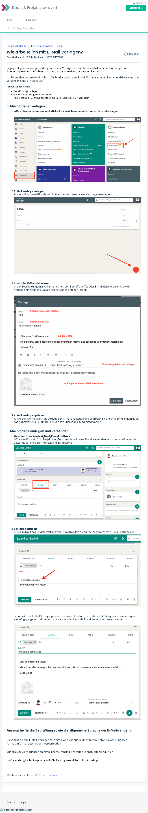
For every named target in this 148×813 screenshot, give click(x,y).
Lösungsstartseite (17, 46)
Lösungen (31, 20)
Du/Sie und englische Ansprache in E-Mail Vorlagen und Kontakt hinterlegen (53, 760)
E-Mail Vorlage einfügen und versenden (32, 94)
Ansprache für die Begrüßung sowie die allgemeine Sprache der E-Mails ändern (51, 97)
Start (10, 20)
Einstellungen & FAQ (42, 46)
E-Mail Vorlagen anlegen (26, 91)
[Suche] (9, 28)
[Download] (67, 416)
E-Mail (60, 46)
